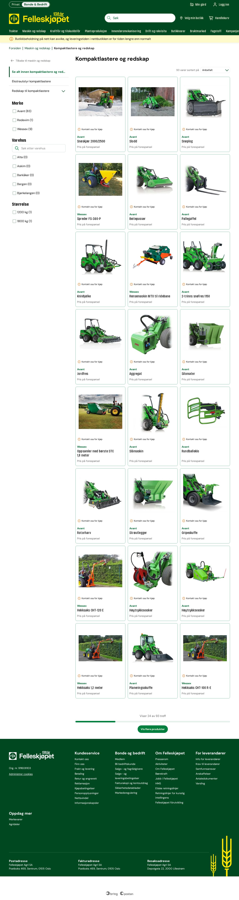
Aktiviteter (161, 764)
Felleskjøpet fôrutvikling (169, 802)
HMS (158, 783)
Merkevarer (15, 819)
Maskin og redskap (37, 48)
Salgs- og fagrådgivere (129, 768)
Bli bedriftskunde (125, 764)
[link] (198, 31)
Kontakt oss (82, 759)
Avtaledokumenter (207, 778)
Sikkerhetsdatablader (128, 788)
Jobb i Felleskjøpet (166, 778)
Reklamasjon (82, 783)
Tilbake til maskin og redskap (33, 60)
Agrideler (14, 824)
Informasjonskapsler (87, 803)
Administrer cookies (21, 774)
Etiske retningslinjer (166, 788)
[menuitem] (39, 72)
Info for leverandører (208, 759)
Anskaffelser (203, 773)
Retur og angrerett (86, 778)
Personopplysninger (87, 793)
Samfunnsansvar (206, 768)
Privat (16, 4)
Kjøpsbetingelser (85, 788)
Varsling (200, 783)
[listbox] (39, 120)
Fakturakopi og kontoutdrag (131, 783)
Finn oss (79, 764)
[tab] (13, 31)
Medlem (120, 759)
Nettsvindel (81, 798)
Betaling (79, 773)
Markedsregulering (126, 792)
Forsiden (15, 48)
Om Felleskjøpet (165, 768)
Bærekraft (161, 773)
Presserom (161, 759)
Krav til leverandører (208, 764)
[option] (39, 111)
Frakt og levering (84, 768)
